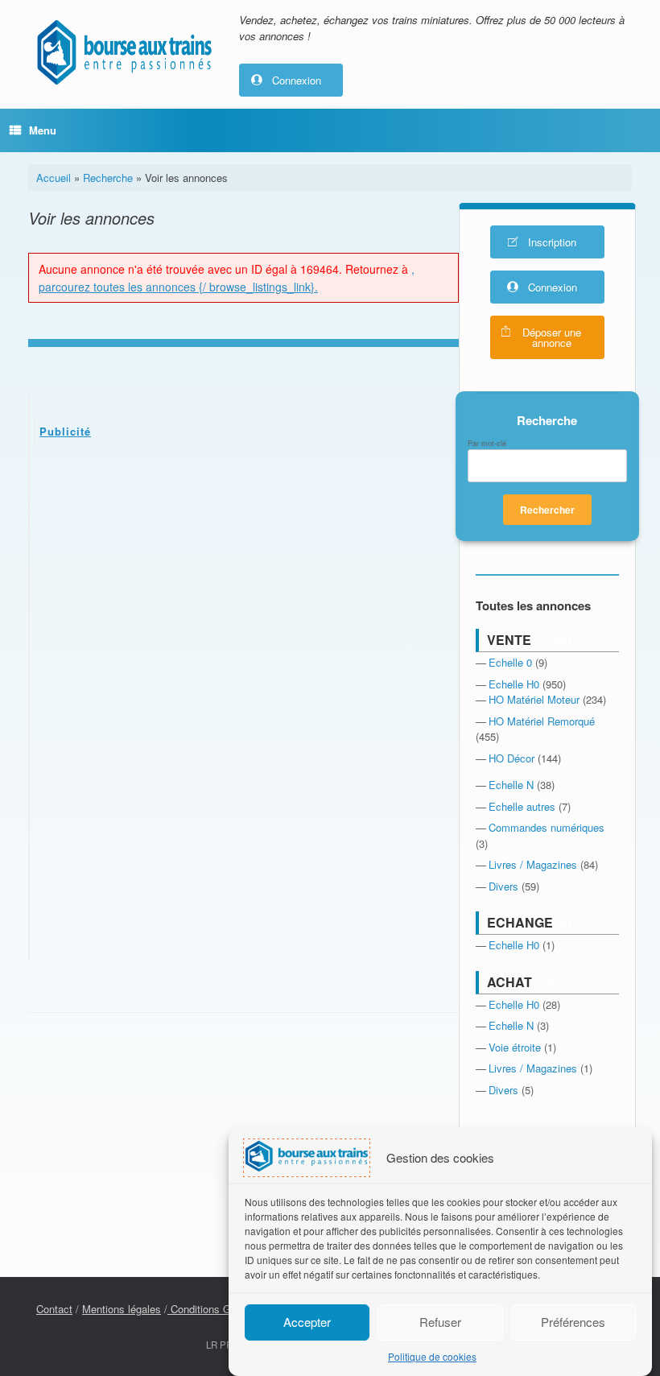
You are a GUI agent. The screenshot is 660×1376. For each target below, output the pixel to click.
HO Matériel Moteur (534, 699)
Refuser (440, 1321)
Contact (54, 1308)
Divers (503, 886)
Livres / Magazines (533, 864)
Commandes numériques (546, 827)
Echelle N (511, 784)
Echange (520, 922)
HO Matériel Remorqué (542, 721)
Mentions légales (121, 1308)
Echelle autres (522, 806)
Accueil (53, 177)
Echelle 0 (510, 662)
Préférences (573, 1321)
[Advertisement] (244, 577)
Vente (509, 639)
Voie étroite (515, 1047)
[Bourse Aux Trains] (123, 52)
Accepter (307, 1321)
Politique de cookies (432, 1356)
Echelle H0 (514, 684)
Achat (509, 982)
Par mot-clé (487, 443)
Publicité (65, 431)
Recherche (108, 177)
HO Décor (511, 758)
